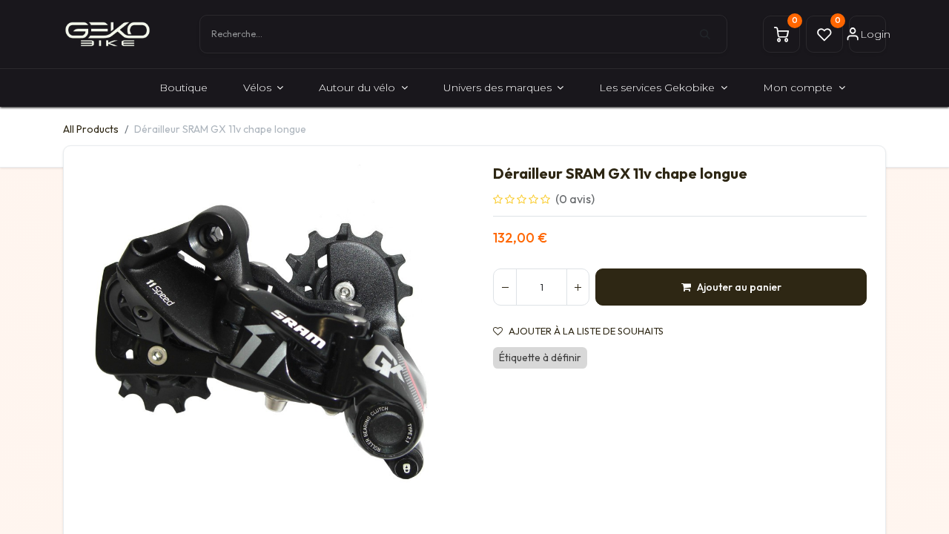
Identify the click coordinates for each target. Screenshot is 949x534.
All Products (91, 129)
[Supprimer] (505, 287)
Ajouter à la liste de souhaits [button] (586, 331)
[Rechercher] (713, 34)
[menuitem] (183, 88)
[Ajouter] (577, 287)
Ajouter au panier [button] (739, 287)
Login (873, 34)
